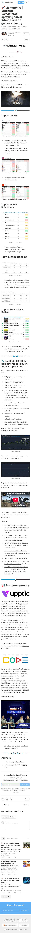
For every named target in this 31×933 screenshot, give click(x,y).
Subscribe (21, 2)
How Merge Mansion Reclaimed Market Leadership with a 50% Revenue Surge (9, 864)
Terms (16, 921)
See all (5, 897)
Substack (7, 929)
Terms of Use (23, 788)
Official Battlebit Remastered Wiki (15, 558)
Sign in (27, 2)
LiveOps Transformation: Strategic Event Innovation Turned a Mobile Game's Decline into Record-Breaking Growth (10, 869)
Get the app (23, 925)
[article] (15, 850)
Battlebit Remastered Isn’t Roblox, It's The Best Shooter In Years (16, 562)
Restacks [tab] (12, 817)
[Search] (28, 838)
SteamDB (4, 428)
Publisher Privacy (21, 919)
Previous (6, 805)
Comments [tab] (5, 817)
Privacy (11, 921)
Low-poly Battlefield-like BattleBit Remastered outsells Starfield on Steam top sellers (16, 553)
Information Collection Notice (18, 790)
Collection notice (23, 921)
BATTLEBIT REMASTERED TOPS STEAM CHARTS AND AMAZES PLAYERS (15, 537)
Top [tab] (3, 838)
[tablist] (8, 817)
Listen (27, 34)
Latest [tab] (8, 838)
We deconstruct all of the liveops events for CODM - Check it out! (11, 850)
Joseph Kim (11, 33)
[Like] (3, 39)
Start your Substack (11, 925)
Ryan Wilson (20, 762)
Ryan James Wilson (13, 32)
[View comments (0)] (7, 39)
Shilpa (7, 855)
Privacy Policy (15, 792)
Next (25, 805)
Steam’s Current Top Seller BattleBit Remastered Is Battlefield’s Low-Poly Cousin (16, 545)
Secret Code (5, 669)
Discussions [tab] (14, 838)
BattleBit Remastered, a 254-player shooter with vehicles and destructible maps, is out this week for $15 (16, 527)
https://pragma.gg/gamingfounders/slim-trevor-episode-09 (16, 747)
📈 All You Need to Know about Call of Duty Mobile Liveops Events (10, 845)
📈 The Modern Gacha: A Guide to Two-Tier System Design (10, 880)
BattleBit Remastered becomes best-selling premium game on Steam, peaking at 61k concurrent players (16, 569)
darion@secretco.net (17, 692)
